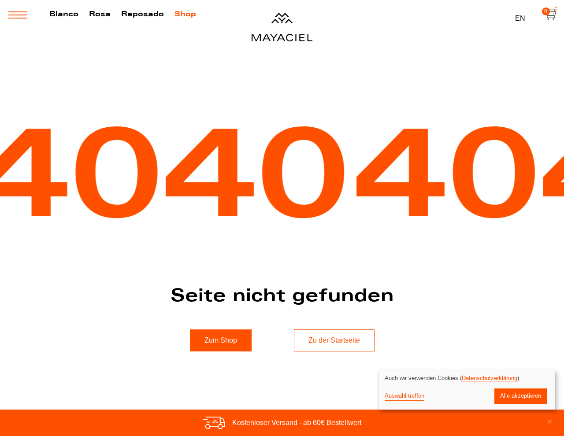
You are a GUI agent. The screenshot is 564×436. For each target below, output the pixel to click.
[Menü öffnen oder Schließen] (18, 15)
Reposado (142, 14)
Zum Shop (220, 340)
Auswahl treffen (404, 395)
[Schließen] (550, 423)
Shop (185, 14)
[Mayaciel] (282, 26)
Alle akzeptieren (520, 395)
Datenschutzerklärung (489, 378)
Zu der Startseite (334, 340)
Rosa (100, 14)
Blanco (63, 14)
